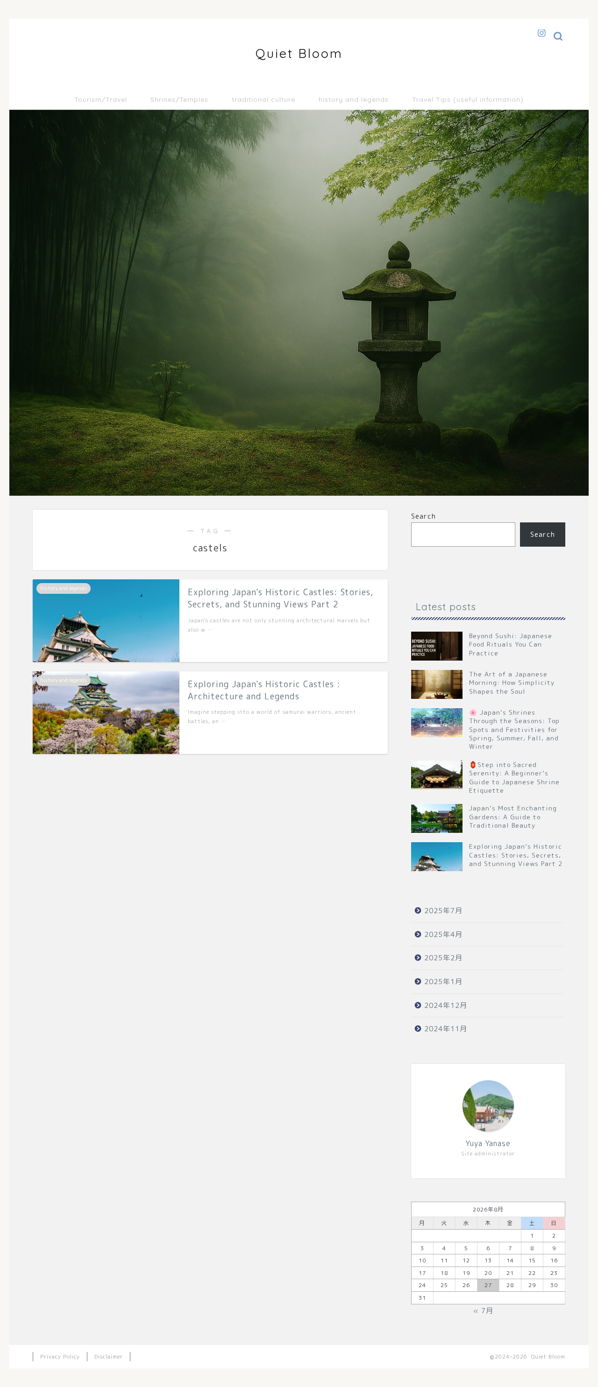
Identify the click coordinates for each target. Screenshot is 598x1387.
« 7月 (483, 1311)
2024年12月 (445, 1005)
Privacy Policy (60, 1356)
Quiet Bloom (299, 53)
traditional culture (263, 99)
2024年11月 (445, 1029)
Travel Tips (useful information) (468, 99)
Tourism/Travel (100, 99)
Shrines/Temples (179, 99)
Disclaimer (108, 1356)
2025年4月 (443, 934)
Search (423, 516)
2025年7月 (443, 910)
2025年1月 (443, 981)
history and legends (354, 99)
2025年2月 (443, 958)
